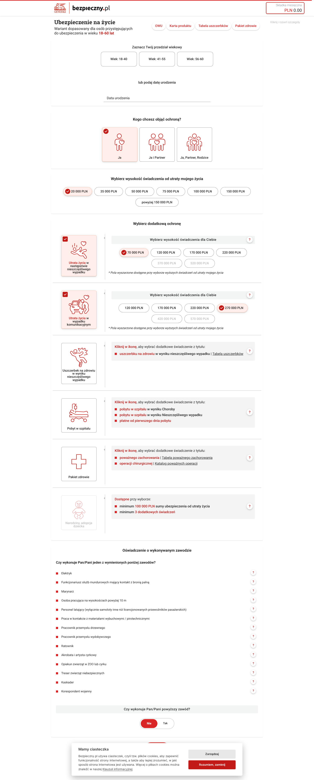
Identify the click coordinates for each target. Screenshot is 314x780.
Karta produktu (180, 26)
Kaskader (157, 682)
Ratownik (157, 646)
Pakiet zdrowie (246, 26)
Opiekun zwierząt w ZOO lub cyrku (157, 664)
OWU (158, 26)
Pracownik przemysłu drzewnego (157, 627)
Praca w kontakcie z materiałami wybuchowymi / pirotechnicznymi (157, 618)
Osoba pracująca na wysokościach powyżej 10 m (157, 600)
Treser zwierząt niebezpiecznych (157, 673)
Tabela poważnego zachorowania (187, 458)
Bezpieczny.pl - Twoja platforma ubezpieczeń (82, 8)
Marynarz (157, 591)
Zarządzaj (212, 754)
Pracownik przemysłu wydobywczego (157, 637)
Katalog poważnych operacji (176, 463)
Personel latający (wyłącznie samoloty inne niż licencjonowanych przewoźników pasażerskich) (157, 609)
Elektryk (157, 573)
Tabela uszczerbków (213, 26)
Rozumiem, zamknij (212, 764)
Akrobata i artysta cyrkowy (157, 655)
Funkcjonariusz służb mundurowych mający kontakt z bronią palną (157, 582)
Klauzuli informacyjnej (117, 769)
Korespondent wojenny (157, 691)
